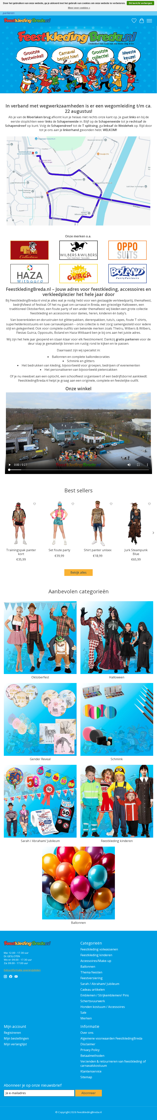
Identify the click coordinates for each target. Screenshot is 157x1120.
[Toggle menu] (149, 21)
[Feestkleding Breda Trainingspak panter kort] (21, 523)
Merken (86, 1018)
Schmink (117, 759)
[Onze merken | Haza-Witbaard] (29, 273)
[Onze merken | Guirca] (78, 273)
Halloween (116, 677)
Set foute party (59, 550)
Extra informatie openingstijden (22, 970)
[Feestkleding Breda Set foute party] (59, 523)
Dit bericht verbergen (140, 3)
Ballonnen (78, 923)
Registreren (12, 1033)
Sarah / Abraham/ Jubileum (40, 841)
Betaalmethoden (92, 1056)
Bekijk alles (78, 572)
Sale (83, 1012)
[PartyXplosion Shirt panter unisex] (97, 523)
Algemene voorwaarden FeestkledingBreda (111, 1038)
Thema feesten (91, 972)
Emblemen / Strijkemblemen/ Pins (104, 995)
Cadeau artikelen (92, 989)
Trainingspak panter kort (21, 552)
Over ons (86, 1033)
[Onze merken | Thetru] (29, 250)
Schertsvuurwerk (92, 1001)
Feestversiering (91, 978)
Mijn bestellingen (16, 1038)
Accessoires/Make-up (95, 961)
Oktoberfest (40, 677)
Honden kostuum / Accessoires (102, 1007)
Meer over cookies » (79, 8)
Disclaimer (87, 1044)
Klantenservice (90, 1071)
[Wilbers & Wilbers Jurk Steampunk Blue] (136, 523)
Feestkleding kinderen (117, 841)
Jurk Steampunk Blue (136, 552)
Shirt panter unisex (97, 550)
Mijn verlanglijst (15, 1044)
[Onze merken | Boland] (127, 273)
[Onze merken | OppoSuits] (127, 250)
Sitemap (86, 1077)
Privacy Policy (90, 1050)
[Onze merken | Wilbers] (78, 250)
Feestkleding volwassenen (99, 949)
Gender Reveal (40, 759)
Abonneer (88, 1093)
